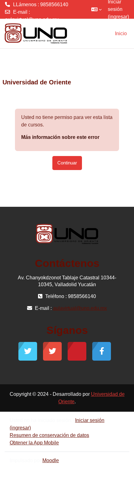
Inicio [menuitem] (121, 33)
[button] (96, 9)
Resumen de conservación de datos (49, 435)
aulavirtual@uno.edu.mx (32, 19)
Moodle (50, 460)
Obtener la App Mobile (34, 442)
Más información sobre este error (60, 137)
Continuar (67, 162)
